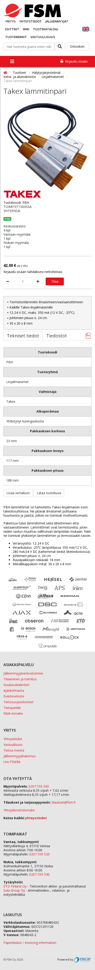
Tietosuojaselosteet (18, 702)
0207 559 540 (39, 874)
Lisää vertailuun (18, 493)
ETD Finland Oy (15, 886)
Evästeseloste (13, 696)
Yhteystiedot (30, 21)
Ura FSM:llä (11, 762)
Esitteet (12, 29)
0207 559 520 (39, 854)
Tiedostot (56, 336)
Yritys (10, 21)
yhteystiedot (36, 818)
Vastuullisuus (42, 37)
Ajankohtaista (13, 690)
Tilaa (54, 281)
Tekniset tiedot (23, 336)
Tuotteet (20, 72)
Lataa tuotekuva (49, 493)
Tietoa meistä (13, 750)
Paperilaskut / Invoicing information (29, 942)
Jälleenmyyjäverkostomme (23, 673)
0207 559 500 (39, 786)
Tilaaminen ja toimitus (20, 679)
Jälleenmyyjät (56, 21)
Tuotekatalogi (45, 29)
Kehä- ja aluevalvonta (20, 76)
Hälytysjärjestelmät (47, 72)
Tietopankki (12, 707)
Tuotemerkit (16, 37)
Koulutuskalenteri (16, 685)
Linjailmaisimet (53, 76)
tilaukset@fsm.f (63, 802)
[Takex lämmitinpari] (47, 146)
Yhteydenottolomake (19, 810)
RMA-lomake (13, 713)
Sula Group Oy (14, 890)
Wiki (26, 29)
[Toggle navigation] (12, 61)
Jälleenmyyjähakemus (19, 756)
